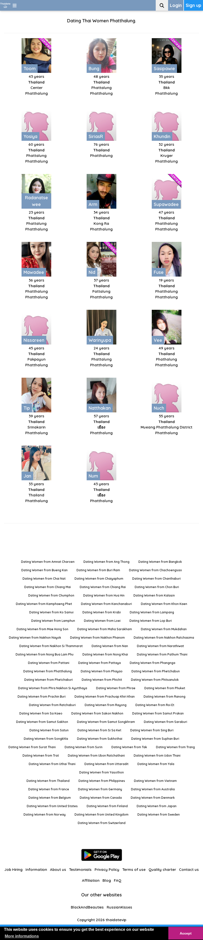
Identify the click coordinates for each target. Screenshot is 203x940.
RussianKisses (119, 907)
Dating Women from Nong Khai (105, 654)
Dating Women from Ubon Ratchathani (96, 755)
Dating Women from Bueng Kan (44, 570)
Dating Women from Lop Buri (150, 621)
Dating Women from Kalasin (154, 595)
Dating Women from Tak (129, 747)
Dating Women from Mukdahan (164, 629)
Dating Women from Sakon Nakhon (97, 713)
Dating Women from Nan (110, 646)
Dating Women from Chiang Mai (47, 587)
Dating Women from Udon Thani (157, 755)
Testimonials (80, 869)
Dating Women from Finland (107, 806)
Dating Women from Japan (157, 806)
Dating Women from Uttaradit (106, 764)
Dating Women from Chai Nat (44, 578)
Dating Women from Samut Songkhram (106, 722)
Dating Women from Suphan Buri (155, 739)
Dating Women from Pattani (48, 663)
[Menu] (15, 5)
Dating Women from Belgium (49, 797)
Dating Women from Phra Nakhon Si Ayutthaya (52, 688)
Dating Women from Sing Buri (152, 730)
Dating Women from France (48, 789)
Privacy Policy (107, 869)
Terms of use (134, 869)
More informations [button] (22, 936)
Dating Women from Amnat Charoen (48, 562)
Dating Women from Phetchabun (155, 671)
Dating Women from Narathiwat (160, 646)
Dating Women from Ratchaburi (52, 705)
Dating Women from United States (52, 806)
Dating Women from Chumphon (51, 595)
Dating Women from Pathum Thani (162, 654)
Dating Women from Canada (101, 797)
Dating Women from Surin (83, 747)
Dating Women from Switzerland (102, 823)
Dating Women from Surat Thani (32, 747)
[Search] (162, 5)
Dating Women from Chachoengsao (155, 570)
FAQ (117, 880)
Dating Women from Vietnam (155, 781)
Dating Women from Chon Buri (157, 587)
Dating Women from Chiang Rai (103, 587)
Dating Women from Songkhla (46, 739)
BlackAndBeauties (87, 907)
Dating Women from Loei (102, 621)
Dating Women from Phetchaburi (48, 680)
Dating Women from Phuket (164, 688)
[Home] (5, 5)
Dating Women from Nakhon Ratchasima (164, 637)
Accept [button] (186, 933)
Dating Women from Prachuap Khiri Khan (105, 696)
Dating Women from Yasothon (101, 772)
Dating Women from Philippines (101, 781)
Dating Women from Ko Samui (51, 612)
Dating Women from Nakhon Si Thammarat (51, 646)
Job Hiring (13, 869)
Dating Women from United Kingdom (101, 814)
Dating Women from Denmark (153, 797)
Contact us (189, 869)
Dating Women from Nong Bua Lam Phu (45, 654)
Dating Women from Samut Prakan (158, 713)
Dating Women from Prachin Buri (42, 696)
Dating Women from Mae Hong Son (42, 629)
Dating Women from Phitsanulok (155, 680)
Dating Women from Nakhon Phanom (97, 637)
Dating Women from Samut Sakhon (42, 722)
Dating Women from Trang (175, 747)
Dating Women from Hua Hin (104, 595)
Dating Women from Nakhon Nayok (35, 637)
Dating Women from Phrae (115, 688)
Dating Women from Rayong (106, 705)
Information (36, 869)
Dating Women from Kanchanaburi (106, 604)
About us (58, 869)
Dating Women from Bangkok (160, 562)
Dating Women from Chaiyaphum (99, 578)
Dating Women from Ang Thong (106, 562)
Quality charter (162, 869)
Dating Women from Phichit (102, 680)
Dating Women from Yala (155, 764)
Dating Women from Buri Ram (98, 570)
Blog (106, 880)
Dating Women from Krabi (101, 612)
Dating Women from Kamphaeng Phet (44, 604)
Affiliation (91, 880)
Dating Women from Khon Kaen (164, 604)
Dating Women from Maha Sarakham (104, 629)
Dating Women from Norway (45, 814)
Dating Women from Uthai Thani (52, 764)
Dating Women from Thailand (48, 781)
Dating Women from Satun (49, 730)
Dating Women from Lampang (152, 612)
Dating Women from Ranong (164, 696)
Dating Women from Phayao (102, 671)
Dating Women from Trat (41, 755)
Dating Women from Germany (100, 789)
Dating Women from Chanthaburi (156, 578)
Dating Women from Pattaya (99, 663)
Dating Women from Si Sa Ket (99, 730)
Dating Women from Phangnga (152, 663)
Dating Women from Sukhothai (99, 739)
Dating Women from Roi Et (154, 705)
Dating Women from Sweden (158, 814)
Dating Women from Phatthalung (47, 671)
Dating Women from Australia (153, 789)
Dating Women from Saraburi (165, 722)
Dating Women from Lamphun (53, 621)
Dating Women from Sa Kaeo (40, 713)
